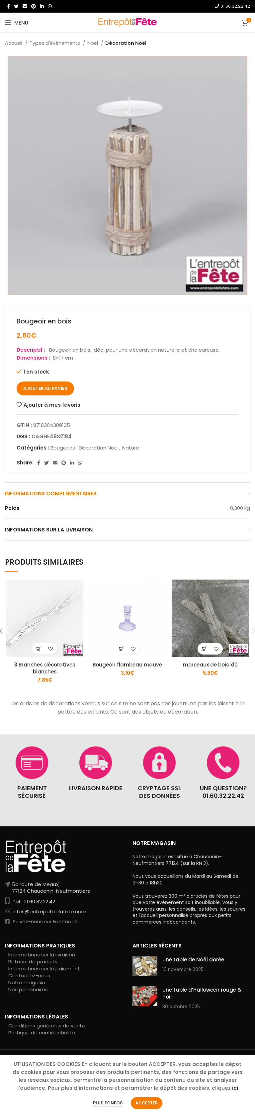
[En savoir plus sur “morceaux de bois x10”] (204, 649)
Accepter (146, 1103)
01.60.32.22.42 (234, 6)
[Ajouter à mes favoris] (50, 649)
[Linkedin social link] (42, 6)
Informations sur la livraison (41, 954)
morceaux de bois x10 (210, 664)
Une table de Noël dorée (193, 959)
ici (235, 1087)
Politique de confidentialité (41, 1032)
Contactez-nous (29, 975)
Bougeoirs (62, 447)
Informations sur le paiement (44, 968)
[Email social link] (25, 6)
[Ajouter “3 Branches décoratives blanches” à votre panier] (39, 649)
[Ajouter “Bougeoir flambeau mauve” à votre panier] (122, 649)
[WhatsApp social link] (50, 6)
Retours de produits (32, 961)
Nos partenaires (28, 989)
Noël (93, 43)
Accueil (14, 43)
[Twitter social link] (16, 6)
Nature (130, 447)
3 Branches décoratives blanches (44, 668)
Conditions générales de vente (46, 1025)
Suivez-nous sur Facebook (44, 921)
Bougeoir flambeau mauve (127, 664)
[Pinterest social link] (33, 6)
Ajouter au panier (45, 388)
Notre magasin (26, 982)
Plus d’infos (108, 1103)
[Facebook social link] (8, 6)
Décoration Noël (125, 43)
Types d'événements (55, 43)
